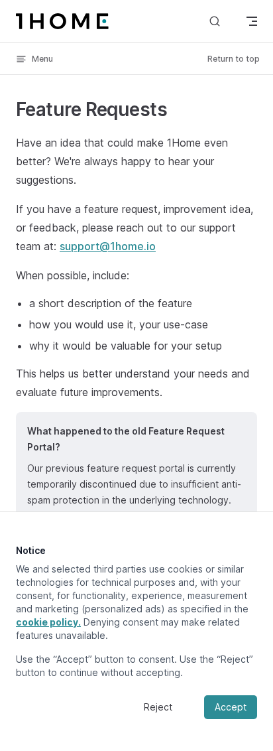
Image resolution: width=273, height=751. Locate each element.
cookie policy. (48, 622)
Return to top (233, 59)
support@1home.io (108, 246)
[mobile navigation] (252, 21)
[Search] (215, 21)
